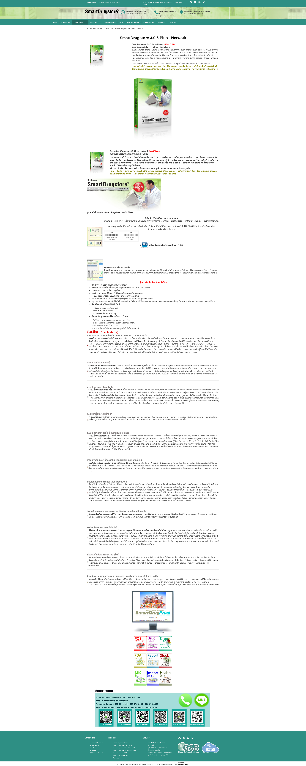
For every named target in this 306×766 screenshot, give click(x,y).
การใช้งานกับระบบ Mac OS (158, 755)
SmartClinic (94, 748)
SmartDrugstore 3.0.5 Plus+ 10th (124, 748)
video (151, 245)
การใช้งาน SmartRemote (156, 743)
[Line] (184, 738)
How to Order (133, 22)
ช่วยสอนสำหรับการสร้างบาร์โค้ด (168, 245)
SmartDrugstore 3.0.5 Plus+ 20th (124, 750)
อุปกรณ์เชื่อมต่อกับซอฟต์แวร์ (157, 748)
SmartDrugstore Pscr (120, 743)
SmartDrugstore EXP (120, 753)
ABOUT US (65, 22)
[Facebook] (179, 738)
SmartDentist (94, 745)
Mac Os (173, 22)
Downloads (110, 22)
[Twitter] (192, 738)
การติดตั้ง (151, 745)
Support (162, 22)
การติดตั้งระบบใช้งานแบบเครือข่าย (160, 753)
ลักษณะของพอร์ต (154, 750)
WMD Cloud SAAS (96, 753)
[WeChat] (188, 738)
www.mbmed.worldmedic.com (162, 229)
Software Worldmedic (97, 743)
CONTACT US (148, 22)
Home (55, 22)
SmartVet (93, 750)
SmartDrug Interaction (120, 755)
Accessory (116, 758)
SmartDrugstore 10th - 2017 (122, 745)
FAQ (121, 22)
